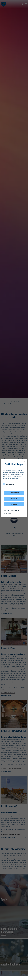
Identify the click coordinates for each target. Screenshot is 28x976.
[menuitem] (11, 510)
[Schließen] (24, 461)
